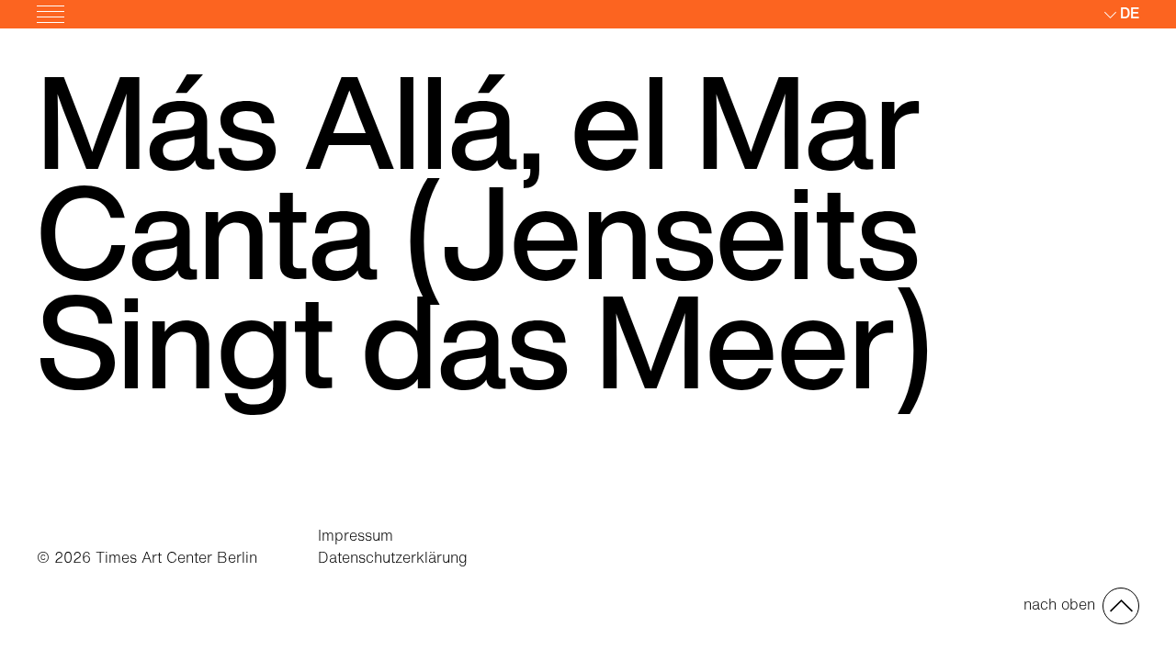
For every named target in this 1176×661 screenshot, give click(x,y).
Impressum (355, 535)
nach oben (1059, 604)
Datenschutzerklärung (393, 557)
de (1129, 13)
